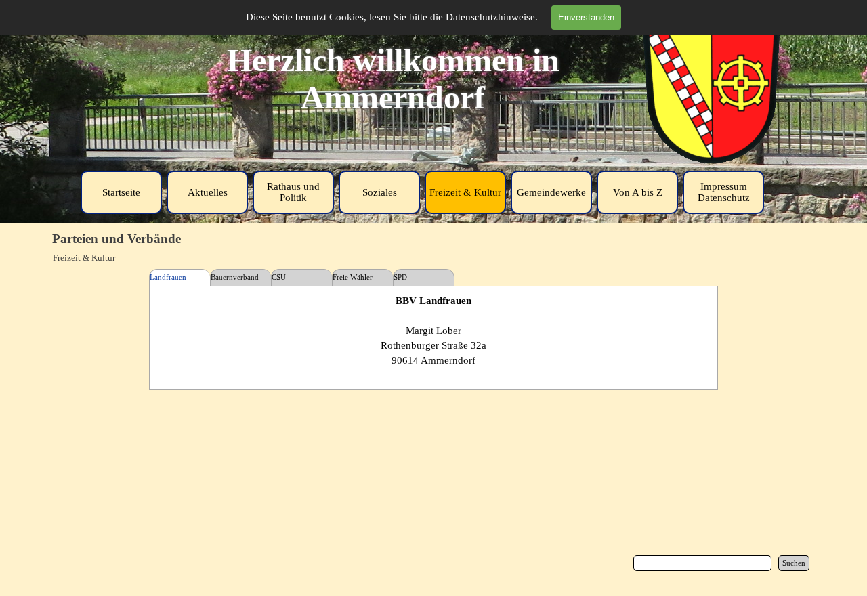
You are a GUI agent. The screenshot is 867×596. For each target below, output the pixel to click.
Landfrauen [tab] (168, 277)
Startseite (121, 192)
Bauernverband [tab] (235, 277)
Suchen (793, 563)
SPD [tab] (400, 277)
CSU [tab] (279, 277)
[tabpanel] (434, 337)
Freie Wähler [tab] (353, 277)
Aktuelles (208, 192)
